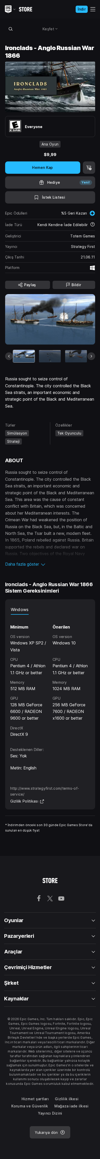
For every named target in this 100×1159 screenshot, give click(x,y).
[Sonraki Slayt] (91, 356)
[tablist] (50, 609)
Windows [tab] (20, 609)
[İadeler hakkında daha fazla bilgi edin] (92, 225)
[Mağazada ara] (10, 29)
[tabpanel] (50, 676)
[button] (50, 564)
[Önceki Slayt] (9, 356)
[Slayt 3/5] (76, 356)
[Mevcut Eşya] (24, 356)
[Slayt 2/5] (50, 356)
